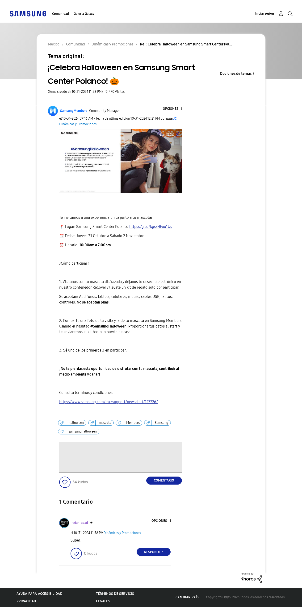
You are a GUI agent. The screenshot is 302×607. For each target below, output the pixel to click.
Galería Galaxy (84, 14)
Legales (103, 601)
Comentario (164, 480)
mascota (105, 423)
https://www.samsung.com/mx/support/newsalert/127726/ (108, 402)
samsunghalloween (83, 431)
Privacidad (26, 601)
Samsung (161, 423)
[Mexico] (27, 13)
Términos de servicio (115, 594)
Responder (153, 552)
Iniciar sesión (264, 14)
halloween (76, 423)
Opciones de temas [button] (236, 73)
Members (133, 423)
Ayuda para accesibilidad (39, 594)
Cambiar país (187, 597)
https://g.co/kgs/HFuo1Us (150, 226)
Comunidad (60, 14)
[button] (173, 109)
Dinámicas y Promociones (77, 124)
